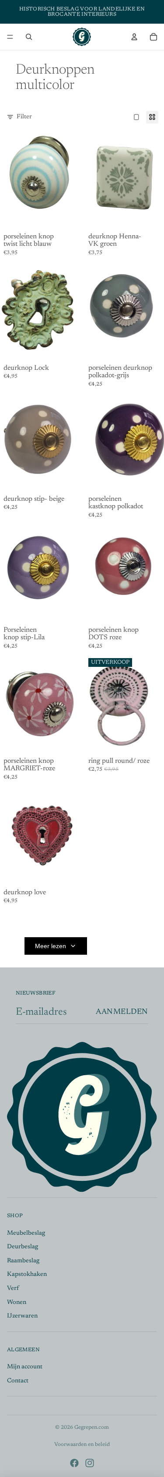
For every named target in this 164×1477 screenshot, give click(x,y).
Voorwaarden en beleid (82, 1444)
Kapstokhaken (27, 1275)
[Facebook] (74, 1463)
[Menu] (10, 37)
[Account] (134, 36)
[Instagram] (89, 1463)
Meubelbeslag (26, 1233)
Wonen (16, 1302)
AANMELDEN (122, 1012)
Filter (24, 117)
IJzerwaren (22, 1316)
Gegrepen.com (91, 1427)
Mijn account (24, 1367)
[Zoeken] (28, 36)
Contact (17, 1381)
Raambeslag (23, 1260)
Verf (13, 1289)
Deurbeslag (22, 1247)
